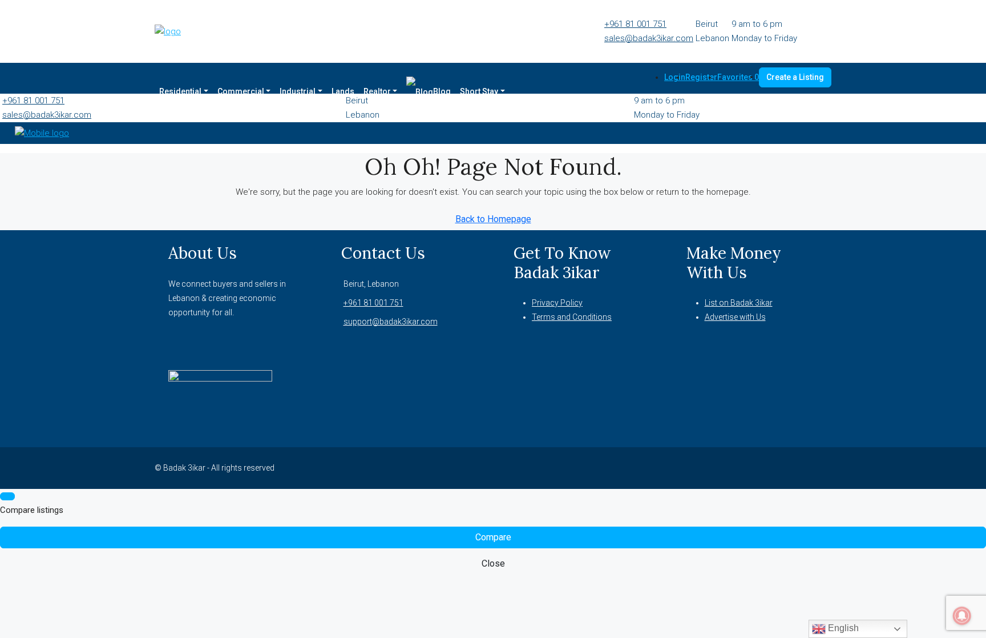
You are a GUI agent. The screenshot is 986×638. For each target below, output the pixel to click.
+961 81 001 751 (635, 24)
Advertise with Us (735, 317)
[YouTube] (783, 467)
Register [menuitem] (701, 77)
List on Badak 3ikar (739, 302)
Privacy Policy (557, 302)
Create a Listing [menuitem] (795, 77)
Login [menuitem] (674, 77)
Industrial (298, 91)
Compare (493, 537)
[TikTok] (811, 467)
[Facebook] (756, 467)
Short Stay (479, 91)
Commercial (240, 91)
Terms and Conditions (572, 317)
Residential (180, 91)
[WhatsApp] (797, 467)
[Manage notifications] (962, 616)
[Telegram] (824, 467)
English (842, 628)
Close (493, 563)
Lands (343, 91)
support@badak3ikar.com (391, 321)
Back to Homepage (493, 219)
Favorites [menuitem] (738, 77)
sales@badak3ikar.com (648, 38)
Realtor (377, 91)
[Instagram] (769, 467)
